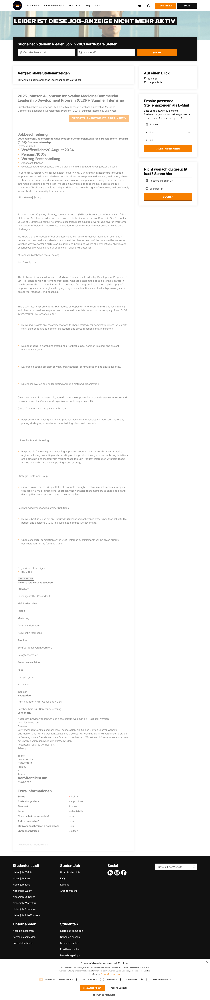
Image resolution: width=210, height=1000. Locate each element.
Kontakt (99, 5)
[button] (105, 994)
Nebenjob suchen (70, 936)
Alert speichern (168, 148)
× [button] (206, 962)
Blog (87, 5)
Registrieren (165, 6)
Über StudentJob (70, 872)
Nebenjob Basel (21, 884)
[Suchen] (149, 5)
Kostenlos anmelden (24, 936)
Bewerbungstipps (70, 955)
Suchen (168, 196)
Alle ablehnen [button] (119, 988)
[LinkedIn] (110, 873)
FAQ (62, 878)
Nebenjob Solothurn (24, 909)
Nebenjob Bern (21, 878)
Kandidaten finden (23, 943)
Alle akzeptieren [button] (92, 988)
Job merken (26, 578)
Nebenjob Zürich (22, 872)
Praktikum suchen (70, 949)
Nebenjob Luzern (22, 890)
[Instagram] (117, 873)
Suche (157, 52)
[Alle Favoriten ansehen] (139, 5)
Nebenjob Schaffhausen (26, 915)
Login (187, 6)
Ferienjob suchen (69, 943)
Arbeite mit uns (68, 890)
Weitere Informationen (111, 974)
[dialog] (105, 979)
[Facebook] (124, 873)
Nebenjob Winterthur (24, 903)
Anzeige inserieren (23, 930)
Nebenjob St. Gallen (24, 896)
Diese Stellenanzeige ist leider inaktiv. (99, 118)
